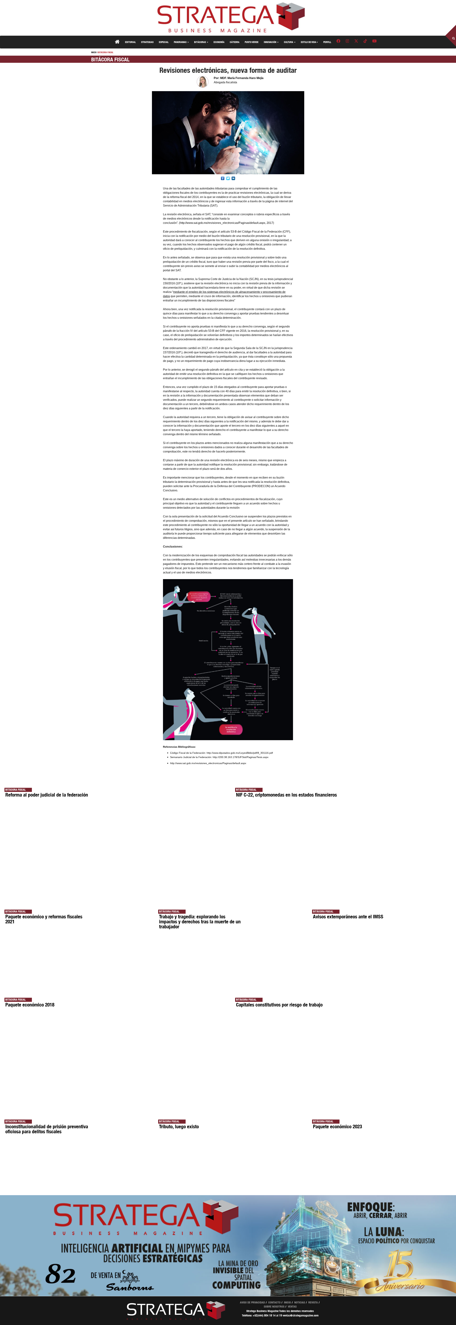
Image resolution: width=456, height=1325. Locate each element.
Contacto (274, 1302)
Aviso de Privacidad (252, 1302)
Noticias (299, 1302)
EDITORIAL (130, 42)
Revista (313, 1302)
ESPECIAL (164, 42)
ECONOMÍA (219, 42)
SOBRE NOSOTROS (274, 1306)
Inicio (287, 1302)
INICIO (93, 52)
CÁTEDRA (234, 42)
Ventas (292, 1306)
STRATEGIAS (147, 42)
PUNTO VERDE (251, 42)
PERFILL (327, 42)
